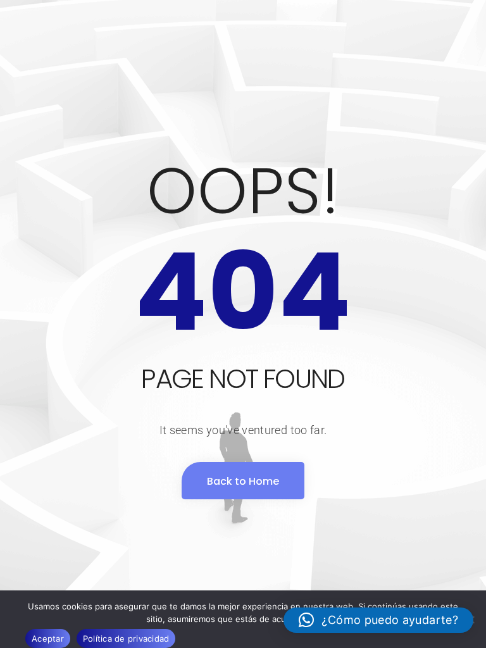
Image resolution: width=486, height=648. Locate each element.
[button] (378, 620)
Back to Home (243, 481)
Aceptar (48, 638)
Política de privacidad (126, 638)
